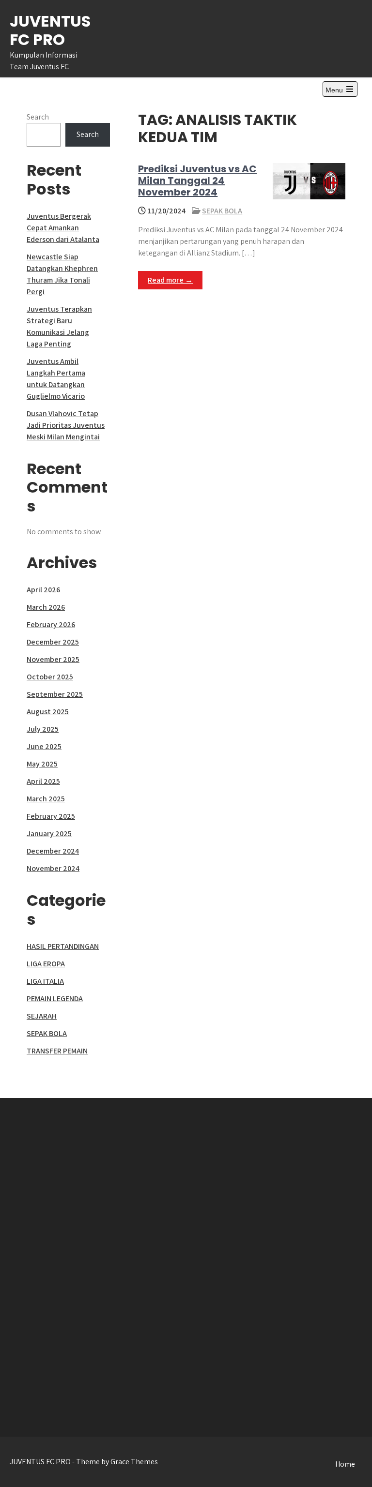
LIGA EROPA (46, 964)
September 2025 (55, 694)
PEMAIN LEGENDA (55, 998)
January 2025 (49, 833)
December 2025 (53, 642)
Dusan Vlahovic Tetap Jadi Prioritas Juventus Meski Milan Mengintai (66, 425)
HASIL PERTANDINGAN (63, 946)
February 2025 (51, 816)
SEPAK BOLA (222, 211)
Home (345, 1464)
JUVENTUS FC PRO (50, 30)
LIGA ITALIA (45, 981)
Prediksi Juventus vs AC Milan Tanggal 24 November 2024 (197, 180)
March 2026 (46, 607)
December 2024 (53, 851)
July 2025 (43, 729)
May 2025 (42, 764)
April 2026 (43, 590)
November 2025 (53, 659)
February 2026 (51, 624)
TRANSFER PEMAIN (57, 1051)
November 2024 (53, 868)
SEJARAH (42, 1016)
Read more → (170, 280)
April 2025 (43, 781)
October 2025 (50, 677)
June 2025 (44, 746)
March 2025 (46, 799)
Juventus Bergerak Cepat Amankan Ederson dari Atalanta (63, 227)
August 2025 (48, 711)
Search (38, 117)
